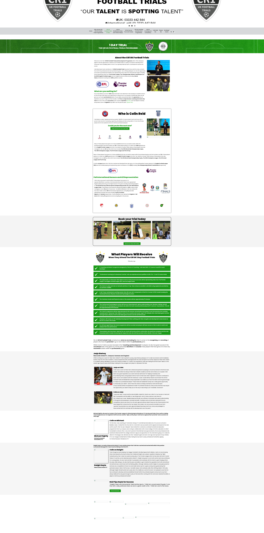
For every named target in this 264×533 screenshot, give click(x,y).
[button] (119, 128)
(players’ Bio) (130, 102)
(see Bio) (128, 100)
